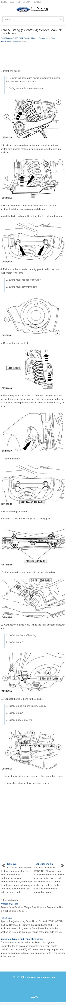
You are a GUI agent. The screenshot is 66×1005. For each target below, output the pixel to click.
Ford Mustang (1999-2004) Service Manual (19, 38)
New (12, 2)
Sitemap (27, 2)
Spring (15, 41)
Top (18, 2)
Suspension (44, 38)
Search (38, 2)
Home (4, 2)
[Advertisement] (33, 55)
